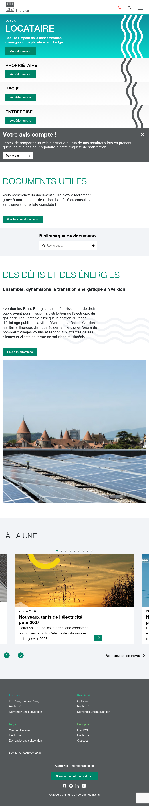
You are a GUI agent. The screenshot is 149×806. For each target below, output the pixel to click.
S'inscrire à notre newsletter (74, 776)
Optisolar (82, 701)
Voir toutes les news (123, 656)
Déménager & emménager (25, 701)
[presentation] (7, 655)
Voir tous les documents (23, 219)
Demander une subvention (25, 711)
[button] (57, 550)
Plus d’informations (20, 352)
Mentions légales (82, 765)
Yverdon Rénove (19, 730)
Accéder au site (20, 51)
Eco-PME (83, 730)
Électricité (15, 706)
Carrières (61, 765)
